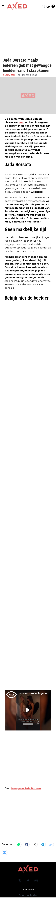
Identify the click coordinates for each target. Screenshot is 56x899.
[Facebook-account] (28, 880)
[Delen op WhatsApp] (19, 844)
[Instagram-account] (36, 880)
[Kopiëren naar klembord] (51, 844)
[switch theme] (48, 6)
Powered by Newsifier (28, 895)
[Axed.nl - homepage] (17, 6)
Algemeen (9, 75)
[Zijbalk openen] (3, 6)
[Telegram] (43, 844)
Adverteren (28, 889)
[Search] (43, 6)
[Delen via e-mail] (4, 852)
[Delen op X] (35, 844)
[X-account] (20, 880)
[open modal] (53, 6)
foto (21, 122)
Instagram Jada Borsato (26, 788)
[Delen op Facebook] (27, 844)
